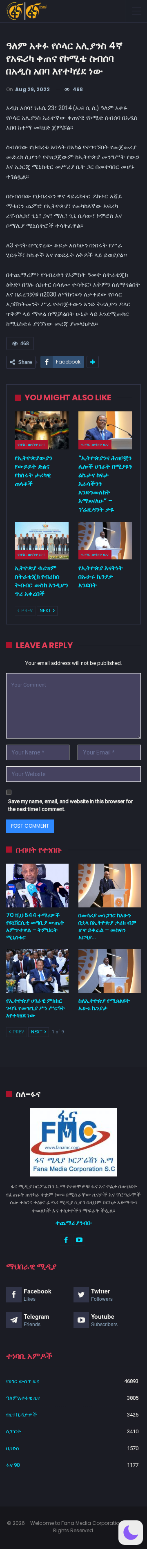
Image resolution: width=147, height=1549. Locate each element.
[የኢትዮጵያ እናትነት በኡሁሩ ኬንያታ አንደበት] (105, 540)
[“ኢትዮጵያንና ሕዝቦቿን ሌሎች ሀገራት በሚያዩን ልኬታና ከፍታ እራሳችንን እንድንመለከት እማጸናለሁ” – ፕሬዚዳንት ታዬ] (105, 430)
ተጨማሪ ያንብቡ (74, 1223)
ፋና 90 (13, 1465)
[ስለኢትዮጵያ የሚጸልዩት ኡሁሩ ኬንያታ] (109, 971)
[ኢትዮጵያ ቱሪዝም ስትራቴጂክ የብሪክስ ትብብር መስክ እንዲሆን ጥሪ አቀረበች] (42, 540)
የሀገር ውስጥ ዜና (31, 444)
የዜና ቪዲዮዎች (21, 1415)
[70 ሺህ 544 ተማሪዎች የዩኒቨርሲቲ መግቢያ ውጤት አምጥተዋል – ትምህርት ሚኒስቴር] (37, 885)
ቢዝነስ (12, 1448)
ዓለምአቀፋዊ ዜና (23, 1398)
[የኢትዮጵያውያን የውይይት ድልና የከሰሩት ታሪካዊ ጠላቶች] (42, 430)
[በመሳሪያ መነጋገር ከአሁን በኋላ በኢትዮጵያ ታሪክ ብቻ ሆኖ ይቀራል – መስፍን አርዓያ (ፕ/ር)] (109, 885)
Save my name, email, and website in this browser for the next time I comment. (70, 805)
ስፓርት (13, 1431)
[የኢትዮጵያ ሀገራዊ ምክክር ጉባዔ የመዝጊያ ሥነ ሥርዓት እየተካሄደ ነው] (37, 971)
